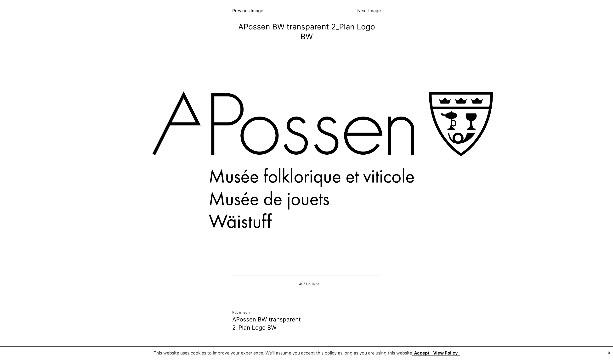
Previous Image (247, 10)
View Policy (445, 352)
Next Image (369, 10)
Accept (421, 352)
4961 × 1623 (309, 284)
